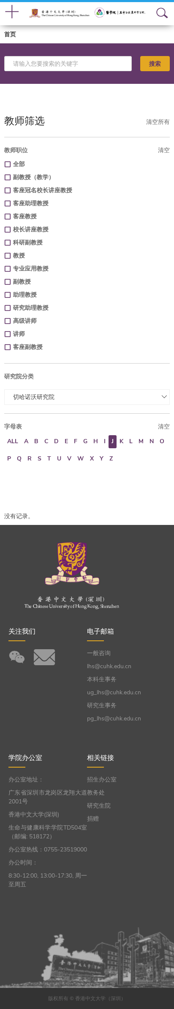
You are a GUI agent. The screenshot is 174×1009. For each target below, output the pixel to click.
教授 (19, 256)
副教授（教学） (33, 177)
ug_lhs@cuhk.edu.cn (114, 692)
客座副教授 (28, 347)
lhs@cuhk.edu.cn (109, 666)
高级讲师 (25, 321)
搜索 (155, 63)
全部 (19, 164)
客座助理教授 (31, 203)
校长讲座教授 (31, 229)
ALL (12, 441)
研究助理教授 (31, 308)
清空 (164, 150)
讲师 (19, 334)
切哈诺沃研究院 (33, 397)
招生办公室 (102, 780)
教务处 (96, 793)
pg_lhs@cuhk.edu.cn (114, 719)
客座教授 (25, 216)
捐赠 (93, 819)
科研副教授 (28, 242)
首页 (10, 34)
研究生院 (99, 806)
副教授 (22, 282)
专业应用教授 (31, 269)
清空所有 (158, 122)
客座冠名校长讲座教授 (42, 190)
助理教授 (25, 295)
